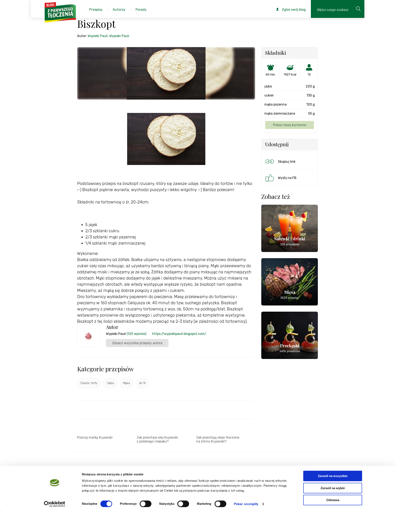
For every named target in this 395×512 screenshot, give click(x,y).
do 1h (142, 383)
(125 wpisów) (136, 334)
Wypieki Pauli (98, 36)
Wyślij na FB (287, 178)
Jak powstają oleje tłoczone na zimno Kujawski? (217, 439)
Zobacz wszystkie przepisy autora (137, 343)
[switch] (145, 503)
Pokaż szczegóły (246, 504)
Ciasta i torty (88, 383)
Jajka (110, 383)
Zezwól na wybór (333, 488)
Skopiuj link (286, 162)
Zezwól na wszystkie (332, 476)
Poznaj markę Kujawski (95, 437)
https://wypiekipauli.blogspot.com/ (179, 334)
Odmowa (332, 500)
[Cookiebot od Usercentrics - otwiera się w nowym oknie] (55, 504)
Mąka (126, 383)
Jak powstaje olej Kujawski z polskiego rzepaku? (157, 439)
